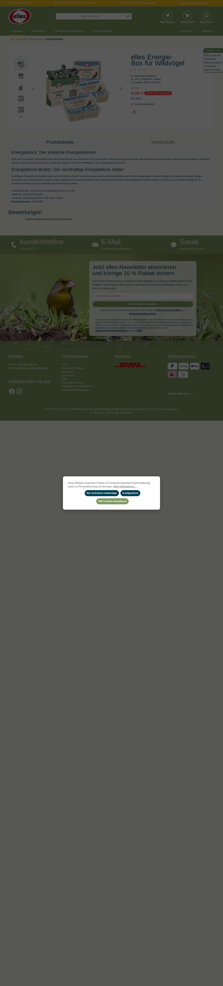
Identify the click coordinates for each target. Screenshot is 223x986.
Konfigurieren (130, 493)
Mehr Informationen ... (125, 486)
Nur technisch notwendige (102, 493)
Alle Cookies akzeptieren (112, 501)
